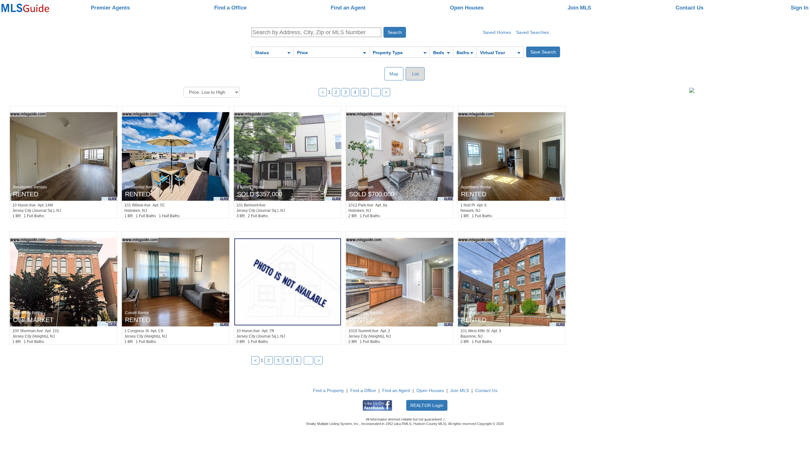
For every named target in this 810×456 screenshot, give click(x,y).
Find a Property (328, 390)
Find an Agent (348, 8)
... (376, 92)
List (415, 73)
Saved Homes (497, 32)
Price (302, 52)
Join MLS (579, 8)
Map (393, 73)
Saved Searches (532, 32)
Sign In (799, 8)
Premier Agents (110, 8)
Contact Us (689, 8)
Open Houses (466, 8)
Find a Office (230, 8)
